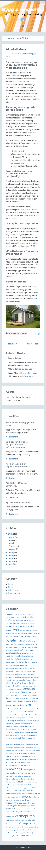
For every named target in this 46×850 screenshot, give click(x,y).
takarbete (19, 800)
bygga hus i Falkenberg (13, 633)
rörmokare (32, 773)
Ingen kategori (14, 593)
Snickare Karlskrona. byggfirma (19, 788)
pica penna (15, 756)
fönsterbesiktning (11, 695)
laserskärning (15, 739)
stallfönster (9, 800)
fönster (24, 692)
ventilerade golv (29, 833)
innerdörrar (22, 726)
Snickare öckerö (17, 790)
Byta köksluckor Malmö (20, 674)
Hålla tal (26, 701)
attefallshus (14, 333)
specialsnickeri (35, 797)
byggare (15, 636)
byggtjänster (28, 671)
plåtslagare (31, 756)
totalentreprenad (12, 806)
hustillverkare (28, 712)
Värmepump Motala (12, 824)
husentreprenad (16, 712)
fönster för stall (32, 692)
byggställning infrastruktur (14, 671)
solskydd (25, 796)
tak (15, 800)
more (27, 365)
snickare (19, 781)
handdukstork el (11, 705)
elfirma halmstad (11, 683)
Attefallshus (33, 243)
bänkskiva (31, 623)
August (11, 537)
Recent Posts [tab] (13, 416)
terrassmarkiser (22, 803)
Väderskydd (31, 809)
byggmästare (23, 662)
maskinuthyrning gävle (20, 744)
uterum (8, 809)
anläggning (29, 614)
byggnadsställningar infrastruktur (17, 668)
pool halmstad (10, 762)
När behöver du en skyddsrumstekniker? (18, 465)
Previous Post (32, 343)
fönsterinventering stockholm (27, 695)
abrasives (9, 614)
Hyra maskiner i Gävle (18, 502)
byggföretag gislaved (12, 656)
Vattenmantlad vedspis (28, 830)
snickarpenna (10, 793)
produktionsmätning (12, 765)
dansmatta (22, 677)
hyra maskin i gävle (23, 720)
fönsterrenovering (12, 698)
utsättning (15, 809)
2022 (10, 561)
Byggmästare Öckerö (20, 665)
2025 (10, 552)
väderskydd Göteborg (12, 812)
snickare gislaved (11, 785)
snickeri (28, 794)
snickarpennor (20, 793)
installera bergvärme (23, 732)
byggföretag (11, 653)
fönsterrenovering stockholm (29, 698)
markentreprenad (31, 742)
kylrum (8, 739)
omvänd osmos (10, 753)
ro (16, 773)
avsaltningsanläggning (13, 623)
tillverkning (13, 590)
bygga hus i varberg (27, 633)
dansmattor (30, 677)
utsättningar (23, 809)
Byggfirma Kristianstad (29, 647)
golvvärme (20, 701)
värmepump (25, 815)
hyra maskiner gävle (12, 723)
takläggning (11, 803)
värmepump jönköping (28, 820)
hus (36, 708)
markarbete (21, 742)
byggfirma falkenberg (28, 641)
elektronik (35, 680)
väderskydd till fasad (26, 812)
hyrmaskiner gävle (12, 726)
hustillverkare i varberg (30, 715)
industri (11, 587)
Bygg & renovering (23, 9)
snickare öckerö (27, 790)
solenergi (9, 797)
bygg (33, 53)
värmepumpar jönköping (13, 827)
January (11, 549)
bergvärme (10, 626)
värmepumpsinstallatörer (30, 827)
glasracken (9, 701)
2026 (10, 534)
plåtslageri (23, 759)
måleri (15, 742)
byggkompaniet (10, 662)
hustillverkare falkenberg (14, 715)
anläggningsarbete (12, 617)
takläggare (26, 800)
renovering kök (10, 773)
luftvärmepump (28, 738)
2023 (10, 558)
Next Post (12, 343)
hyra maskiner (34, 720)
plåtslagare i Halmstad (13, 759)
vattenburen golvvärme (13, 830)
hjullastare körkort (12, 709)
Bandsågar (24, 623)
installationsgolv (11, 732)
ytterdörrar (24, 836)
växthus (8, 833)
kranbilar (33, 735)
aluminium (21, 614)
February (12, 546)
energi (23, 686)
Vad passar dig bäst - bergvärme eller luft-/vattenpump (17, 445)
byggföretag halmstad (26, 656)
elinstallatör (16, 686)
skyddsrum (27, 776)
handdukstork (33, 701)
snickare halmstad (24, 785)
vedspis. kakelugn (16, 833)
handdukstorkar (22, 705)
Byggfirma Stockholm (26, 650)
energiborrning (30, 686)
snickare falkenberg (30, 782)
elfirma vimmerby (22, 683)
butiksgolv (9, 630)
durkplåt (8, 680)
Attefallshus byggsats (20, 369)
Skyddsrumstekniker (27, 779)
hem (30, 704)
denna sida (33, 298)
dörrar (36, 677)
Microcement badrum (32, 747)
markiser (9, 744)
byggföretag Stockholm (24, 659)
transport (22, 806)
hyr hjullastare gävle (12, 718)
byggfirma (13, 640)
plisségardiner (33, 759)
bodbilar (32, 626)
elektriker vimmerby (25, 680)
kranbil (27, 735)
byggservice (32, 668)
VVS (18, 835)
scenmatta (9, 776)
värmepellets (10, 816)
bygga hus (33, 630)
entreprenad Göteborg (13, 692)
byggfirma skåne (12, 650)
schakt (15, 776)
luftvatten (9, 742)
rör (18, 773)
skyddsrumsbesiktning (13, 779)
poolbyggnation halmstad (22, 762)
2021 (10, 564)
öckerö (38, 750)
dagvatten (31, 674)
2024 (10, 555)
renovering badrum (29, 770)
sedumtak (21, 776)
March (11, 543)
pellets (22, 753)
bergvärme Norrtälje (22, 626)
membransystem (19, 747)
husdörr (8, 712)
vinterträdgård (10, 836)
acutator (15, 614)
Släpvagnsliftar (10, 782)
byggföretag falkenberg (25, 653)
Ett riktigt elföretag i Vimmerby (17, 484)
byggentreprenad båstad (28, 636)
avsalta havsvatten (28, 620)
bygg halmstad (24, 630)
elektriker (15, 680)
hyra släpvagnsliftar (25, 723)
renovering (14, 769)
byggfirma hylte (17, 647)
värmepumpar (27, 823)
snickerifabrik (35, 793)
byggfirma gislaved (12, 644)
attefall (23, 333)
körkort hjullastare (19, 735)
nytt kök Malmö (30, 750)
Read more (13, 436)
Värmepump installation (13, 820)
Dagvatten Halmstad (12, 677)
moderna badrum (11, 750)
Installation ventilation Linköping (25, 729)
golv (14, 701)
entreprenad (28, 688)
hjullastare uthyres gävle (26, 709)
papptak (17, 753)
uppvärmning (31, 806)
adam (8, 56)
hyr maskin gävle (24, 718)
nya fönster (21, 750)
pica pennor (23, 756)
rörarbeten (24, 773)
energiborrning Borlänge (14, 689)
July (10, 540)
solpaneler (16, 797)
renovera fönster (24, 765)
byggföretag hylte (11, 659)
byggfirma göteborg (24, 644)
